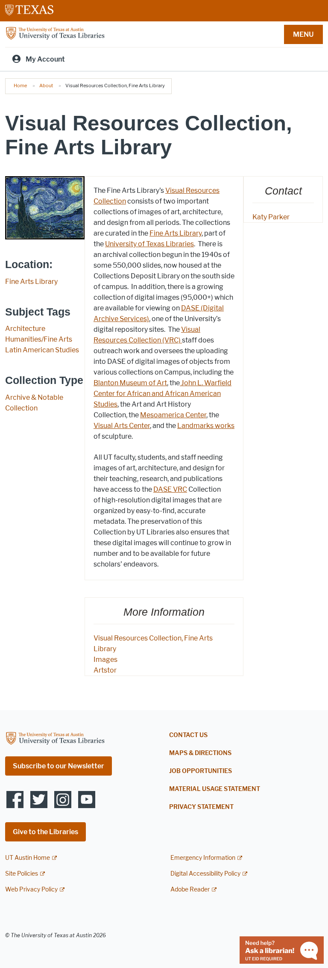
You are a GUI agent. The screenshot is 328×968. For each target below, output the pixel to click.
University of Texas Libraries (149, 244)
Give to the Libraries (45, 832)
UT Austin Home (27, 858)
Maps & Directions (200, 753)
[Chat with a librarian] (282, 949)
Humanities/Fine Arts (38, 339)
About (46, 86)
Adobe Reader (190, 889)
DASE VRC (170, 489)
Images (105, 659)
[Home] (55, 34)
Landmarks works (205, 426)
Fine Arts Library (31, 281)
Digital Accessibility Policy (205, 873)
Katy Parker (271, 217)
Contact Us (188, 735)
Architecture (25, 329)
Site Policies (21, 873)
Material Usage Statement (214, 789)
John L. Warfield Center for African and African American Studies (162, 393)
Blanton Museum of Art (130, 383)
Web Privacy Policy (31, 889)
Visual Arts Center (122, 426)
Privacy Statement (201, 807)
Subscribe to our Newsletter (58, 766)
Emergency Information (202, 858)
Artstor (105, 670)
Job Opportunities (200, 771)
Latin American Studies (42, 350)
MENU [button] (303, 34)
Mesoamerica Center (173, 415)
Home (20, 86)
